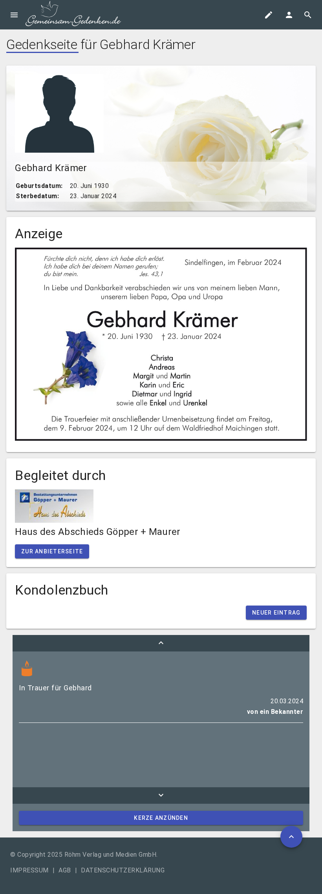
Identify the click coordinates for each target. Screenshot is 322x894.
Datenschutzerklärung (123, 870)
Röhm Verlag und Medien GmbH (110, 854)
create (268, 15)
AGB (65, 870)
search (308, 15)
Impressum (29, 870)
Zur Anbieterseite (52, 551)
